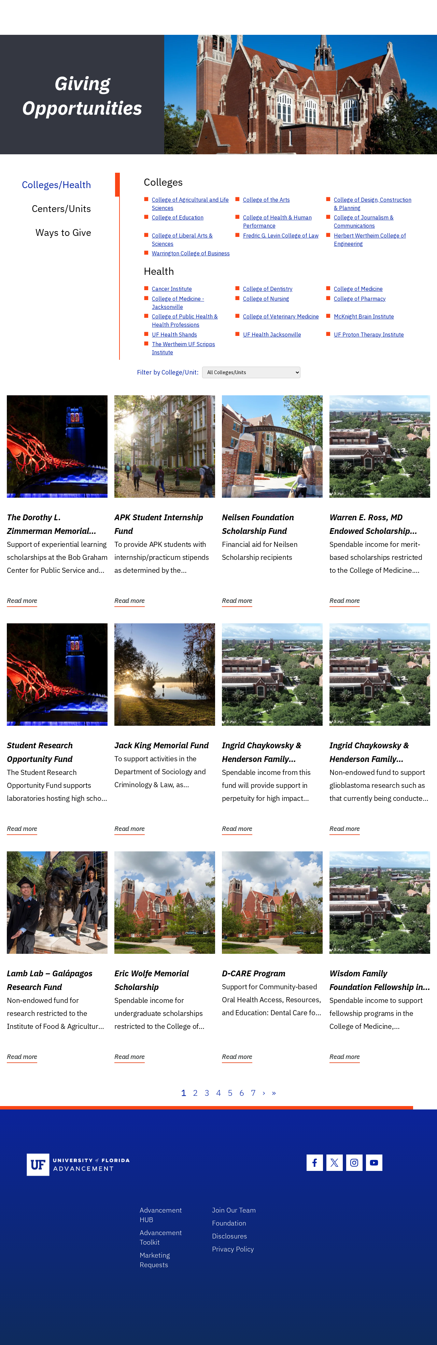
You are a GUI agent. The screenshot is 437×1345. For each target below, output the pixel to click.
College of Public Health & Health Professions (185, 320)
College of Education (177, 217)
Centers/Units (61, 208)
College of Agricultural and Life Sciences (190, 203)
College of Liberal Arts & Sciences (182, 239)
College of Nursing (266, 298)
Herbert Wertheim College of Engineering (370, 239)
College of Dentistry (268, 288)
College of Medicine (358, 288)
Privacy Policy (233, 1249)
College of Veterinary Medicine (281, 316)
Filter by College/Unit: (168, 372)
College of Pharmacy (360, 298)
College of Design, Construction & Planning (372, 203)
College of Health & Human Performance (277, 221)
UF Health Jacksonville (272, 334)
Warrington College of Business (191, 253)
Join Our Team (234, 1210)
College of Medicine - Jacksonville (178, 302)
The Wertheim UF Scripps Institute (183, 348)
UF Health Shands (174, 334)
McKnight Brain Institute (364, 316)
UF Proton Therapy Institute (369, 334)
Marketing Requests (155, 1259)
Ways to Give (63, 232)
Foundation (229, 1223)
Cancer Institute (172, 288)
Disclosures (229, 1236)
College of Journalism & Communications (364, 221)
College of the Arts (266, 199)
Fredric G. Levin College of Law (281, 235)
